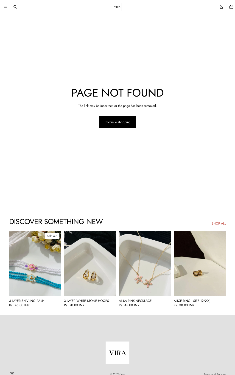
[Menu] (5, 7)
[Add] (109, 289)
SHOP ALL (219, 223)
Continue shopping (118, 122)
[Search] (15, 7)
